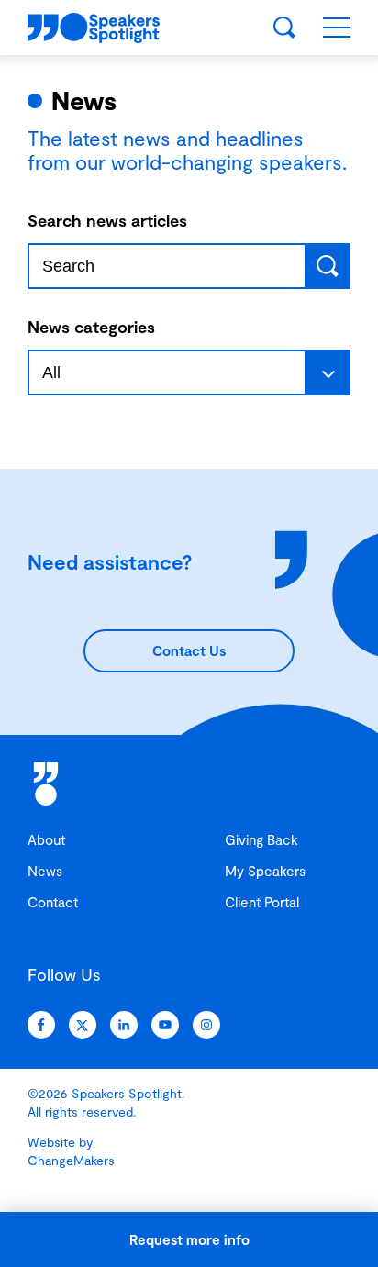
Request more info (189, 1239)
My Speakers (265, 870)
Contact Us (189, 650)
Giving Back (261, 839)
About (46, 839)
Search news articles (107, 220)
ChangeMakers (71, 1160)
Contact (53, 902)
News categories (91, 327)
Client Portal (262, 902)
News (45, 870)
